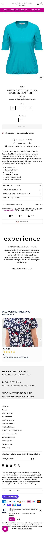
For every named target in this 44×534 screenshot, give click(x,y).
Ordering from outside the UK (16, 194)
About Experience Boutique (10, 434)
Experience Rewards (8, 420)
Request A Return (7, 417)
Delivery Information (13, 189)
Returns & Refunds (11, 185)
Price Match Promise (8, 427)
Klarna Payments (7, 441)
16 (24, 108)
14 (19, 108)
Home (21, 86)
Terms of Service (7, 444)
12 (13, 108)
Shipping (19, 99)
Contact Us (5, 406)
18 (30, 108)
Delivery (4, 410)
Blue (21, 120)
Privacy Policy (6, 448)
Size (22, 104)
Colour (22, 115)
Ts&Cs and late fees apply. (25, 528)
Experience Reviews (8, 423)
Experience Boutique (11, 490)
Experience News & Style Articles (12, 430)
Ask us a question (11, 198)
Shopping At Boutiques (8, 437)
